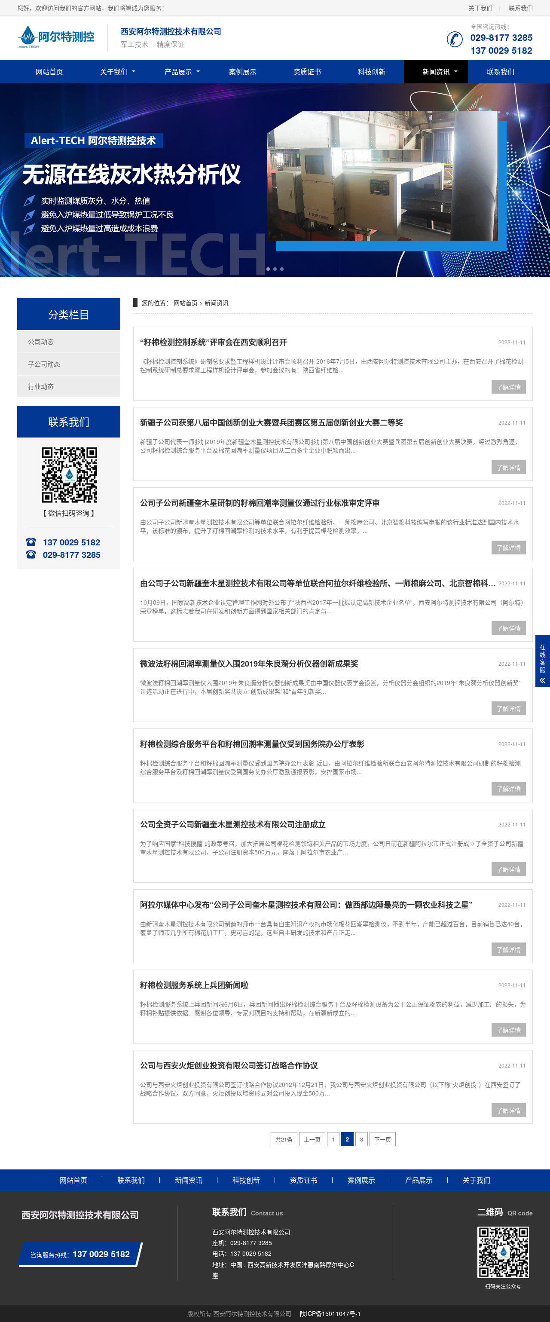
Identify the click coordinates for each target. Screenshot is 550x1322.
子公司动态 (44, 363)
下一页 (382, 1139)
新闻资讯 (436, 72)
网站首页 (49, 72)
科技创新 (371, 72)
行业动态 (41, 386)
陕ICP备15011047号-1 (330, 1313)
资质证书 (307, 72)
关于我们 (480, 7)
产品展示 (178, 72)
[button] (268, 269)
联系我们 (521, 7)
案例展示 (243, 72)
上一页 (312, 1139)
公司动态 (41, 341)
